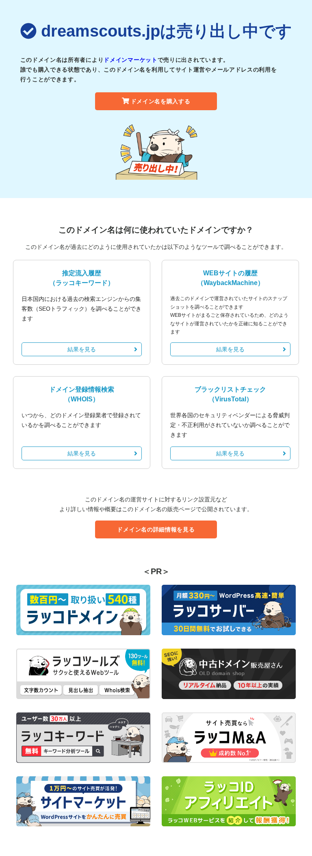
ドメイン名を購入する (161, 101)
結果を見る (81, 349)
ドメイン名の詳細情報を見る (156, 529)
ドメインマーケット (130, 60)
